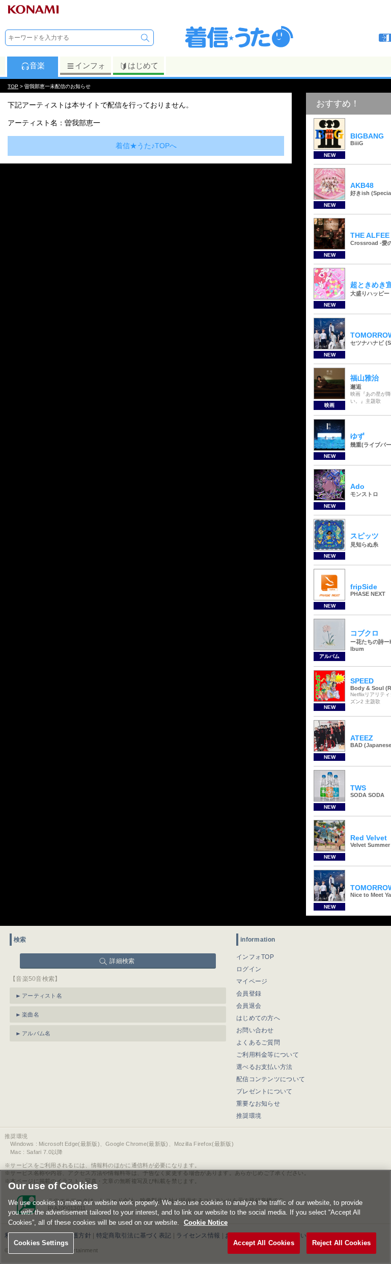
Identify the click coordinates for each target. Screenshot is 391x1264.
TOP (13, 86)
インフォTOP (255, 956)
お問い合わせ (255, 1030)
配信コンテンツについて (270, 1079)
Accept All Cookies (263, 1243)
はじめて (143, 65)
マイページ (252, 981)
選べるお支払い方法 (264, 1066)
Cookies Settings (41, 1243)
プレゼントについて (264, 1091)
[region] (195, 1217)
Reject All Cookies (341, 1243)
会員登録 (248, 993)
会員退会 (248, 1005)
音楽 (37, 65)
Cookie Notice (206, 1222)
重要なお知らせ (258, 1103)
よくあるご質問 (258, 1042)
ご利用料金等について (267, 1054)
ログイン (248, 969)
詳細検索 (121, 961)
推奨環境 (248, 1115)
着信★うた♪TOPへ (146, 146)
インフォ (90, 65)
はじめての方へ (258, 1018)
